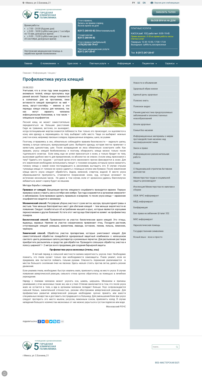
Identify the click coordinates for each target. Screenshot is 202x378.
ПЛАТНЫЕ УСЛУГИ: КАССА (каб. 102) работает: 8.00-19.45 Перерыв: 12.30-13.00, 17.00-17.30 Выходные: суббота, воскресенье (152, 36)
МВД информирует (143, 201)
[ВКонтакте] (43, 321)
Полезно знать (141, 100)
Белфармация (140, 207)
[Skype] (54, 321)
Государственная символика (148, 231)
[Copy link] (62, 321)
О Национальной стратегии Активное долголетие (152, 170)
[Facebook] (39, 321)
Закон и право (140, 148)
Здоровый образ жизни (145, 88)
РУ (133, 3)
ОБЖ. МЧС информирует (146, 195)
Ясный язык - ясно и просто (147, 237)
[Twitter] (50, 321)
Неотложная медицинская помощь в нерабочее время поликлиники (43, 52)
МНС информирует (143, 219)
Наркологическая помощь (146, 225)
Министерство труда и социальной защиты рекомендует (151, 179)
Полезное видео (141, 106)
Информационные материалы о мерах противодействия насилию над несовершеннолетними (153, 139)
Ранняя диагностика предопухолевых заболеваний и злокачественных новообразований (152, 115)
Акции (51, 73)
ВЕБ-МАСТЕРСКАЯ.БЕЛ (167, 362)
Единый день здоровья (145, 94)
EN (144, 3)
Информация (39, 73)
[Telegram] (58, 321)
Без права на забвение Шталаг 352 (151, 213)
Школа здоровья (141, 124)
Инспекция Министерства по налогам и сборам (154, 188)
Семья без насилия (143, 130)
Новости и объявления (145, 83)
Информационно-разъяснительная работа (151, 155)
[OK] (47, 321)
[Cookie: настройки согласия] (4, 373)
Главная (27, 73)
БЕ (139, 3)
